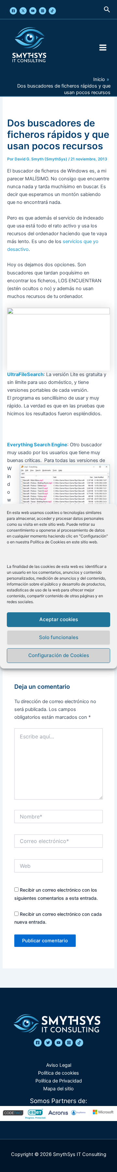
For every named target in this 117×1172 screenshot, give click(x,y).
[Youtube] (32, 10)
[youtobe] (58, 1043)
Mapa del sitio (58, 1089)
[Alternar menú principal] (102, 47)
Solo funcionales (58, 637)
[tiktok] (79, 1043)
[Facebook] (13, 10)
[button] (107, 9)
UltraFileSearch (25, 374)
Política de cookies (58, 1073)
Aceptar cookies (58, 619)
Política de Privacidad (58, 1081)
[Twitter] (23, 10)
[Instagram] (42, 10)
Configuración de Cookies (58, 655)
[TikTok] (52, 10)
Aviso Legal (58, 1065)
